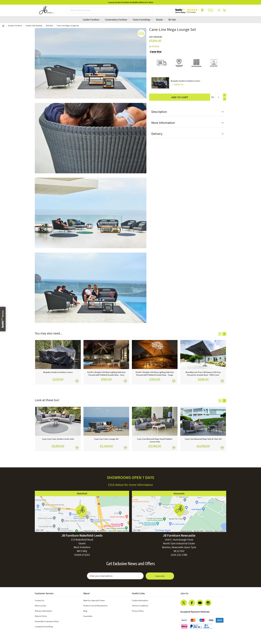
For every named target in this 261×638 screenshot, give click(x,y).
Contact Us (39, 600)
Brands (159, 19)
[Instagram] (208, 603)
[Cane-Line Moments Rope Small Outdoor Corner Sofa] (155, 421)
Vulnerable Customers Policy (47, 621)
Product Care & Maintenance (95, 605)
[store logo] (47, 10)
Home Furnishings (142, 19)
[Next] (224, 334)
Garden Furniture (91, 19)
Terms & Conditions (140, 605)
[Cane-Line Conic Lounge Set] (106, 421)
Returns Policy (41, 616)
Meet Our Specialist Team (94, 600)
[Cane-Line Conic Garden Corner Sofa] (58, 421)
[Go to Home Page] (3, 25)
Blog (85, 611)
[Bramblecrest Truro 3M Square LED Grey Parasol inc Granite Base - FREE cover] (203, 354)
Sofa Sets (49, 25)
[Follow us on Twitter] (183, 603)
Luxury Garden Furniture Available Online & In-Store (130, 2)
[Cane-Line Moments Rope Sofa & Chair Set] (203, 421)
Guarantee (87, 616)
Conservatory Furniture (116, 19)
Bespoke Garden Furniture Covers (185, 81)
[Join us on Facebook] (192, 603)
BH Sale (172, 19)
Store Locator (40, 605)
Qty (212, 97)
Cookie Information (140, 600)
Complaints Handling (44, 626)
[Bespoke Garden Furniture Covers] (58, 354)
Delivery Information (43, 611)
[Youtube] (200, 603)
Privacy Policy (138, 611)
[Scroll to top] (253, 619)
